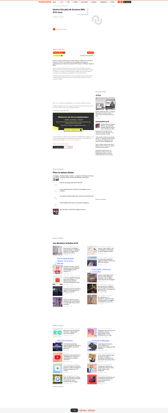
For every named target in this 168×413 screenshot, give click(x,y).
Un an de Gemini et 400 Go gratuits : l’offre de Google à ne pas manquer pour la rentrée (72, 368)
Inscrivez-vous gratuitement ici (72, 140)
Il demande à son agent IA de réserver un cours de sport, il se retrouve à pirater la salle (104, 132)
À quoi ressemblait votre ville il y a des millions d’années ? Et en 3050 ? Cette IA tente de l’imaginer (106, 277)
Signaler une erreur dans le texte (60, 144)
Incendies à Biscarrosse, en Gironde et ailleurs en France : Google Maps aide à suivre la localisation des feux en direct (104, 152)
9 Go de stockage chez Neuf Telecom (71, 182)
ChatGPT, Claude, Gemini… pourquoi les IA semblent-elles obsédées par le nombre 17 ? (71, 269)
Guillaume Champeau (61, 29)
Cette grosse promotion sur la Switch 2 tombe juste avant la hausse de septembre (106, 379)
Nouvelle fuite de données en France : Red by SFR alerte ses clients (71, 332)
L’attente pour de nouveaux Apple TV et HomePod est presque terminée (71, 290)
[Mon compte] (119, 2)
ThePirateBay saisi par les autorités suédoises (74, 203)
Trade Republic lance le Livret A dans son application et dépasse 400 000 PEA (106, 346)
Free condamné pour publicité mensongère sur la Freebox (75, 190)
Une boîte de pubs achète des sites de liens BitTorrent (76, 196)
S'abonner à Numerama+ (72, 130)
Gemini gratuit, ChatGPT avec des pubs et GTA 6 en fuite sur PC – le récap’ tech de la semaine (106, 288)
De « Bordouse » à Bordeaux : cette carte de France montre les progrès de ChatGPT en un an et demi (106, 299)
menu (54, 2)
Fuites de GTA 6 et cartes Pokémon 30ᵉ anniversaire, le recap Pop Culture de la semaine (71, 302)
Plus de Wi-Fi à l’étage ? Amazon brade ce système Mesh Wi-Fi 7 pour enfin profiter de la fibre (71, 251)
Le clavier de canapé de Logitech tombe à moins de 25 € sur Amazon (106, 260)
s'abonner (128, 2)
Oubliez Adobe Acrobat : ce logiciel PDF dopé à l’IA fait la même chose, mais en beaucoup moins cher (76, 176)
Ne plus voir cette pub (58, 49)
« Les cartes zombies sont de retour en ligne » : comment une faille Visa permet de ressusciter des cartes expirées (106, 357)
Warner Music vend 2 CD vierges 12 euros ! (73, 209)
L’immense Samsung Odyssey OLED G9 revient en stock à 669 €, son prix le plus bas (72, 346)
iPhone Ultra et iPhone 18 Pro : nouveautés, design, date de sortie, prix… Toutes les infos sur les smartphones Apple (108, 127)
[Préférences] (121, 2)
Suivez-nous (90, 52)
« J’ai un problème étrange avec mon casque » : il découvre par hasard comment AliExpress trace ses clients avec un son (71, 280)
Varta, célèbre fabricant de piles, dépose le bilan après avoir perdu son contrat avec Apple (104, 146)
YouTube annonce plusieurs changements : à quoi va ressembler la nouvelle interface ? (72, 357)
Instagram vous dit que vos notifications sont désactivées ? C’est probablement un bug (106, 333)
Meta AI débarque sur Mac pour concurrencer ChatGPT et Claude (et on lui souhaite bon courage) (72, 379)
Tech (114, 6)
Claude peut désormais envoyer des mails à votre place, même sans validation (106, 368)
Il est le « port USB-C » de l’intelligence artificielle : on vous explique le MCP (106, 250)
